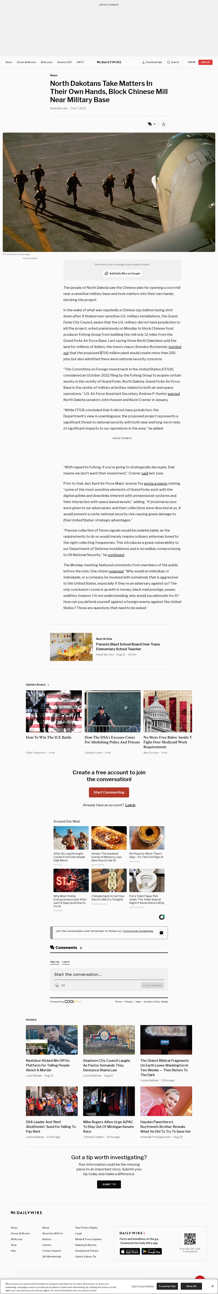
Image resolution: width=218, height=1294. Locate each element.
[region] (109, 1286)
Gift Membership (51, 1256)
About (45, 1227)
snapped (116, 571)
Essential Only (167, 1286)
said (145, 473)
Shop (14, 1245)
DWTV (80, 62)
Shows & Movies (26, 62)
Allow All (191, 1286)
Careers (46, 1245)
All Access (46, 62)
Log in (130, 805)
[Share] (163, 124)
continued (116, 555)
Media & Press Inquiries (88, 1239)
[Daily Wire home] (109, 62)
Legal (78, 1233)
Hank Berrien (59, 108)
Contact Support (51, 1250)
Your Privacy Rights (86, 1227)
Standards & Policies (86, 1250)
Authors (46, 1239)
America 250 (64, 62)
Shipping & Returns (86, 1245)
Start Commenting (109, 792)
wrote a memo (155, 483)
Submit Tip (109, 1184)
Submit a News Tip (85, 1256)
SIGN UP (205, 62)
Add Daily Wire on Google (125, 273)
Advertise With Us (52, 1233)
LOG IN (191, 62)
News (8, 62)
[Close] (212, 1286)
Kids (13, 1250)
